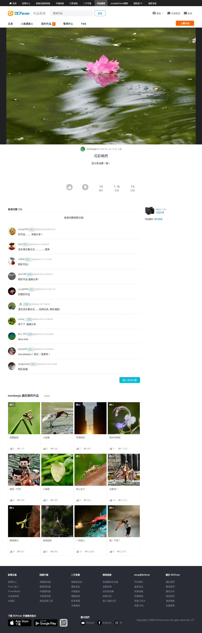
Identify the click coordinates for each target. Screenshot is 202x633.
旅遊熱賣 (107, 586)
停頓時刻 (80, 437)
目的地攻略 (108, 591)
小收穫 (46, 437)
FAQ (83, 23)
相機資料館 (45, 581)
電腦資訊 (75, 596)
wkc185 (22, 274)
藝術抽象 (158, 218)
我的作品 (48, 23)
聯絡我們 (170, 586)
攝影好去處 (110, 581)
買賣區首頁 (76, 581)
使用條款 (170, 600)
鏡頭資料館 (45, 586)
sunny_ (22, 319)
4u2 (20, 244)
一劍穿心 (80, 540)
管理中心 (68, 23)
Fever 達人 (13, 586)
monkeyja (91, 148)
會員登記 (170, 596)
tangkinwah (24, 363)
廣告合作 (170, 591)
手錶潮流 (75, 605)
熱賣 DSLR (139, 600)
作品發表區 (13, 596)
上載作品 (185, 23)
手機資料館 (45, 591)
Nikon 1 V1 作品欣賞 (161, 211)
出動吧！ (113, 488)
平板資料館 (45, 596)
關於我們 (170, 581)
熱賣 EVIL (139, 605)
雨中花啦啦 (114, 437)
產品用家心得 (46, 600)
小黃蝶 (46, 488)
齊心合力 (80, 488)
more (47, 395)
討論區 (11, 600)
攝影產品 (75, 586)
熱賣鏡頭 (138, 596)
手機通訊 (75, 591)
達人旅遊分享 (109, 600)
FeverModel (14, 591)
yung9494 (23, 289)
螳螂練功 (14, 540)
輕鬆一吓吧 (15, 488)
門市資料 (138, 581)
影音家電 (75, 600)
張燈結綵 (47, 540)
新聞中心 (12, 581)
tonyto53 (22, 348)
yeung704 (23, 229)
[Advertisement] (101, 175)
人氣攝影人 (27, 23)
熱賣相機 (138, 591)
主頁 (10, 23)
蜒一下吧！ (114, 540)
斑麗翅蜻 (14, 437)
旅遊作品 (107, 596)
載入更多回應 (130, 380)
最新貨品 (138, 586)
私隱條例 (170, 605)
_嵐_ (20, 304)
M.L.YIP (22, 333)
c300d (21, 259)
